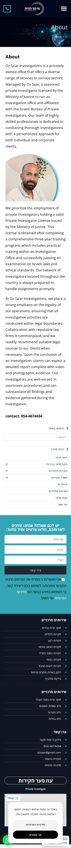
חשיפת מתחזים (58, 491)
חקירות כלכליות (58, 471)
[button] (64, 8)
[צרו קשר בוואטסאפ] (8, 840)
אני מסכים (35, 834)
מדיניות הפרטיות (35, 824)
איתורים (62, 484)
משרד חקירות (60, 477)
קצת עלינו (61, 497)
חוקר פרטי (61, 457)
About (58, 36)
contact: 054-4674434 (23, 416)
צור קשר (62, 504)
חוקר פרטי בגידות (57, 464)
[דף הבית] (66, 36)
